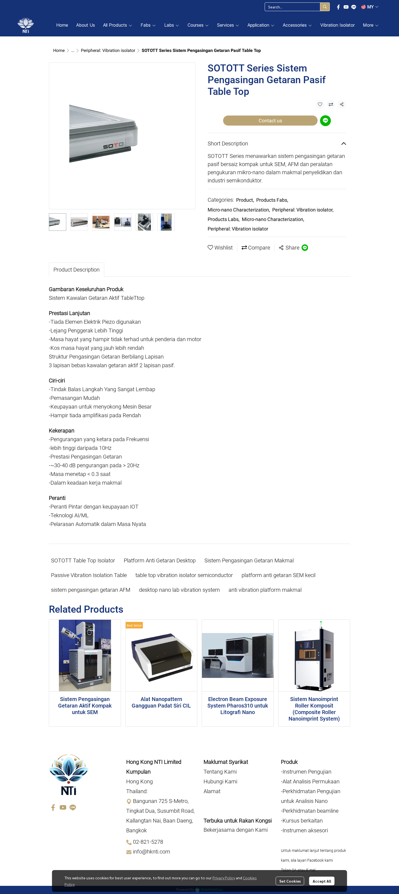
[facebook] (338, 6)
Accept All (322, 881)
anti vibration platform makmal (265, 590)
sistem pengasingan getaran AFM (90, 590)
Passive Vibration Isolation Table (89, 575)
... (72, 50)
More (369, 25)
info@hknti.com (151, 852)
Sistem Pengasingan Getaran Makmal (249, 560)
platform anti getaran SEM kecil (278, 575)
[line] (353, 6)
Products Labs (224, 219)
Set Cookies (290, 881)
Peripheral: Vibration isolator (108, 50)
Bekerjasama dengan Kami (236, 830)
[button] (297, 7)
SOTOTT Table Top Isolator (83, 560)
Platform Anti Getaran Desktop (160, 560)
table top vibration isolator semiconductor (184, 575)
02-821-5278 (148, 842)
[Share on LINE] (305, 247)
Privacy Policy (224, 877)
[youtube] (346, 6)
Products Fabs (272, 200)
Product (245, 200)
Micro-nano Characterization (239, 210)
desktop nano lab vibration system (179, 590)
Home (59, 50)
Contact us (270, 120)
